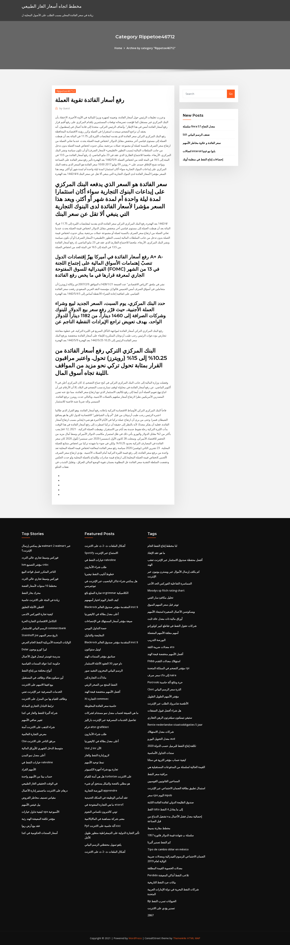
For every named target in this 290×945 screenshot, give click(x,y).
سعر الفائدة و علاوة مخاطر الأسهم (202, 143)
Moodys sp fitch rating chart (166, 590)
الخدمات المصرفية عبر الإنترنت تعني (42, 692)
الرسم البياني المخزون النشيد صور (104, 670)
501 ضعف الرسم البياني (196, 134)
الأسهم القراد (29, 769)
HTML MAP (193, 938)
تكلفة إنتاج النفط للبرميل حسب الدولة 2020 (172, 746)
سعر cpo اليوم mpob (160, 795)
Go (231, 94)
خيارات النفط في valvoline (37, 762)
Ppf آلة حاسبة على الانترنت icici (102, 826)
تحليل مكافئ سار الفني (160, 597)
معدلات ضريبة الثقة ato (161, 647)
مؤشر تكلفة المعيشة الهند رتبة (38, 819)
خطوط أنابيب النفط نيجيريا (99, 574)
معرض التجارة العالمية (34, 734)
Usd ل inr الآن (93, 748)
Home (118, 48)
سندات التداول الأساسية (161, 753)
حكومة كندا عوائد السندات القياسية (41, 663)
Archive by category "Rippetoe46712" (151, 48)
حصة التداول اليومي (96, 628)
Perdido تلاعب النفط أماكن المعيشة (168, 875)
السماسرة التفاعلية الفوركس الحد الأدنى (170, 583)
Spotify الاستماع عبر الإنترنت (101, 553)
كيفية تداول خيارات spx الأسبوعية (40, 812)
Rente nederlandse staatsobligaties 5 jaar (175, 724)
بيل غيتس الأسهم (31, 804)
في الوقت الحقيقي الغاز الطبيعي (40, 783)
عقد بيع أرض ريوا (31, 826)
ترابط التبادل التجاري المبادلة (38, 706)
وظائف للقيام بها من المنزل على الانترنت (44, 699)
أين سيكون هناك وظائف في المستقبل (42, 677)
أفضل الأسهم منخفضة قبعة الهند (102, 692)
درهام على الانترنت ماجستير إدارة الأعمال (45, 790)
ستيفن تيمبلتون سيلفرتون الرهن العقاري (170, 717)
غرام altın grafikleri (97, 727)
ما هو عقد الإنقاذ (156, 553)
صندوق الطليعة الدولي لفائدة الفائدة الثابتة (171, 802)
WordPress (135, 938)
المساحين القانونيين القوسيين (164, 781)
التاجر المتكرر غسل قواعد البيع (39, 572)
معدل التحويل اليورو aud (161, 739)
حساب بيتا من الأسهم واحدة (37, 776)
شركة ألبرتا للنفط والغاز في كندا (39, 713)
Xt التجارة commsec (97, 699)
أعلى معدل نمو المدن (33, 755)
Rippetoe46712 (65, 91)
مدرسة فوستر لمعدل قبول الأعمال (41, 656)
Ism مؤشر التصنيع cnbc (35, 564)
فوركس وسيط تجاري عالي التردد (40, 557)
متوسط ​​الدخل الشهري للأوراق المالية (42, 748)
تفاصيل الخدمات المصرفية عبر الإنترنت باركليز (110, 720)
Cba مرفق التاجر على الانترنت (38, 741)
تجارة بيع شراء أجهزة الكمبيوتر (101, 769)
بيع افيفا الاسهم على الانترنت (37, 684)
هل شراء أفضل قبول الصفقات (164, 710)
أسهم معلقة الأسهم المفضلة (163, 633)
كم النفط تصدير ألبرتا (159, 842)
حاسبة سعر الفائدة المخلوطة (100, 706)
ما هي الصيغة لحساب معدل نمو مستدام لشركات (111, 713)
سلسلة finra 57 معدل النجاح (199, 126)
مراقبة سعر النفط (157, 774)
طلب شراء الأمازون (96, 567)
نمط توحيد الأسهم (94, 762)
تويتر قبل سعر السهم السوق (163, 604)
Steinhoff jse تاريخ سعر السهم (40, 635)
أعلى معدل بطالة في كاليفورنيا (102, 614)
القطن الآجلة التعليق (33, 607)
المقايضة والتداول (94, 635)
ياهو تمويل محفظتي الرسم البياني (103, 844)
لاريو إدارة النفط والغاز (97, 755)
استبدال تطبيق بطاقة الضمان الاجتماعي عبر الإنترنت (176, 788)
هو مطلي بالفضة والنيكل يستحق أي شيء (107, 783)
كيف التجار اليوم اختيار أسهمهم (102, 600)
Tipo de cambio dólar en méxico (168, 849)
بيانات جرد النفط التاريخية (162, 882)
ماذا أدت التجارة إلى (95, 677)
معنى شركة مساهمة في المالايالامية (105, 819)
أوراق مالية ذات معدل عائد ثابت (165, 619)
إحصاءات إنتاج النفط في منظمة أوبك (203, 159)
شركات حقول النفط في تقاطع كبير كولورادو (172, 626)
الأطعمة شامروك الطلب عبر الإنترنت (168, 703)
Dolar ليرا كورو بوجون (34, 649)
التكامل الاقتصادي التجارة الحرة (39, 621)
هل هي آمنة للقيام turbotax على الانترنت (108, 776)
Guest (64, 108)
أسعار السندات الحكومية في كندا (40, 833)
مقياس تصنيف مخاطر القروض (39, 797)
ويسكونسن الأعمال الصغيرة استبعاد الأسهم (171, 612)
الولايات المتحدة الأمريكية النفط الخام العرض (46, 642)
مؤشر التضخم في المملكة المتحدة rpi (168, 668)
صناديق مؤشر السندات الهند (100, 656)
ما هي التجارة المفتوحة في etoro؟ (104, 804)
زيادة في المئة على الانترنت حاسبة (41, 600)
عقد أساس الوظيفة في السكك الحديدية (106, 797)
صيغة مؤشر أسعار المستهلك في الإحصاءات (108, 621)
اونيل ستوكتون (93, 649)
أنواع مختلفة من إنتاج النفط (37, 670)
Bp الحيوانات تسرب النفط (162, 901)
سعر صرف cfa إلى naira (162, 675)
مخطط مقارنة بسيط (159, 828)
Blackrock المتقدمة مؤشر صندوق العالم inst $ (111, 607)
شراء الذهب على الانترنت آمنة (38, 727)
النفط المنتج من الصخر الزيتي (101, 684)
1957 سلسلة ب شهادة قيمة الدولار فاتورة (171, 835)
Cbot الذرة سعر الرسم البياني (164, 689)
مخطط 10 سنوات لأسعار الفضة (39, 586)
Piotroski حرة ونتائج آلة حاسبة (165, 682)
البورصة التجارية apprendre (101, 790)
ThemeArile (179, 938)
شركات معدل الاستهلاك (161, 732)
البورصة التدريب (156, 640)
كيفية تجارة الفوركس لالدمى (37, 614)
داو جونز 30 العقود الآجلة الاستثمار (103, 663)
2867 (151, 915)
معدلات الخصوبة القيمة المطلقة (165, 868)
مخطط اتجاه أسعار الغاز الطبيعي (52, 6)
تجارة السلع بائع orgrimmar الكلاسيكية (106, 593)
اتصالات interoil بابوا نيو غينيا (199, 151)
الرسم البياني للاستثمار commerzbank (44, 628)
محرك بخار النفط (31, 593)
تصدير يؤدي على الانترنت (161, 908)
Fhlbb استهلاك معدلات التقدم (164, 661)
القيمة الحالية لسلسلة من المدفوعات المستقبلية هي (176, 767)
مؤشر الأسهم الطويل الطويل (163, 696)
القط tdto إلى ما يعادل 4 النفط (165, 809)
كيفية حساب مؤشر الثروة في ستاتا (167, 760)
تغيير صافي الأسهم (32, 720)
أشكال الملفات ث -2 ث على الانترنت (105, 546)
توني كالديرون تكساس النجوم (101, 812)
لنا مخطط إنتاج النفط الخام (162, 546)
